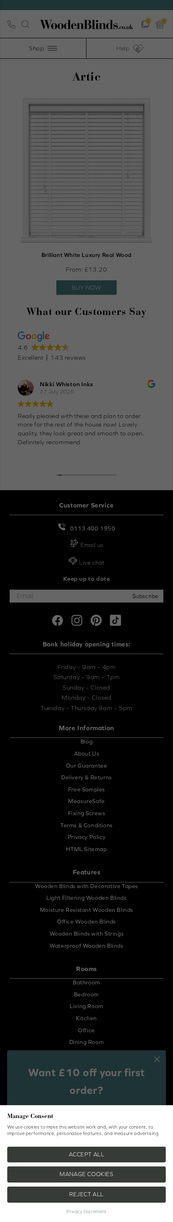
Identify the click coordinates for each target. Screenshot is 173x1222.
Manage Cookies (86, 1174)
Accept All (87, 1154)
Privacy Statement (86, 1211)
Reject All (86, 1194)
